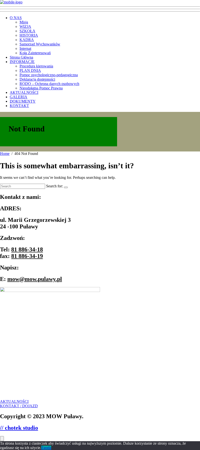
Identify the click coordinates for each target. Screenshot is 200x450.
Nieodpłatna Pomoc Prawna (41, 88)
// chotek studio (19, 428)
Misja (24, 22)
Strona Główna (21, 57)
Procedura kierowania (36, 66)
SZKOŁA (27, 31)
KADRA (27, 40)
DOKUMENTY (23, 101)
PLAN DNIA (30, 70)
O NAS (16, 18)
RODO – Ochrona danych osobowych (49, 84)
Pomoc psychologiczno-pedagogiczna (49, 75)
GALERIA (18, 97)
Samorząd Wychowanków (40, 44)
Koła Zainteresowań (35, 53)
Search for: (54, 186)
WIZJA (25, 26)
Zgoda (46, 448)
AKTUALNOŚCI (24, 92)
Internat (25, 48)
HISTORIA (29, 35)
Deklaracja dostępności (37, 79)
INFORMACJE (22, 62)
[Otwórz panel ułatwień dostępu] (2, 438)
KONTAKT (19, 106)
